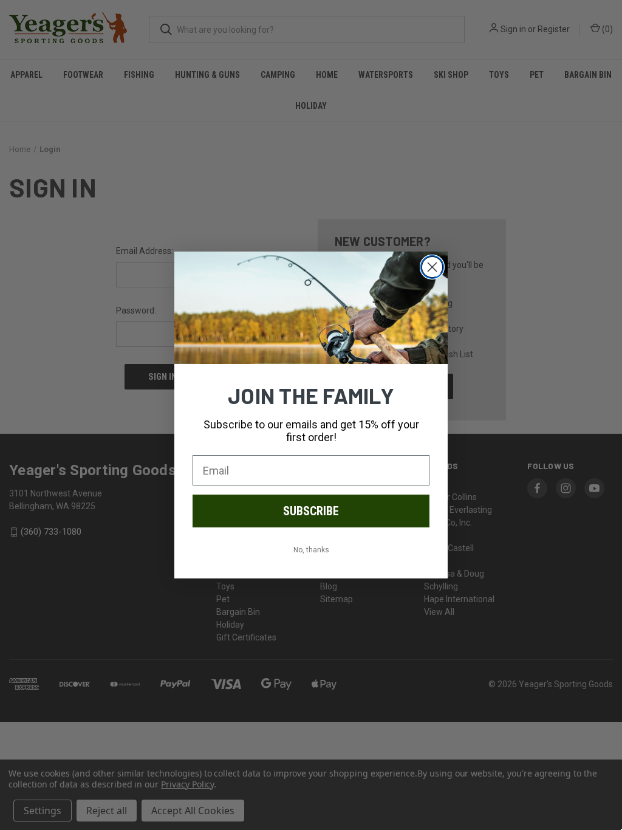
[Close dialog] (432, 267)
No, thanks (311, 550)
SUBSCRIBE (311, 511)
